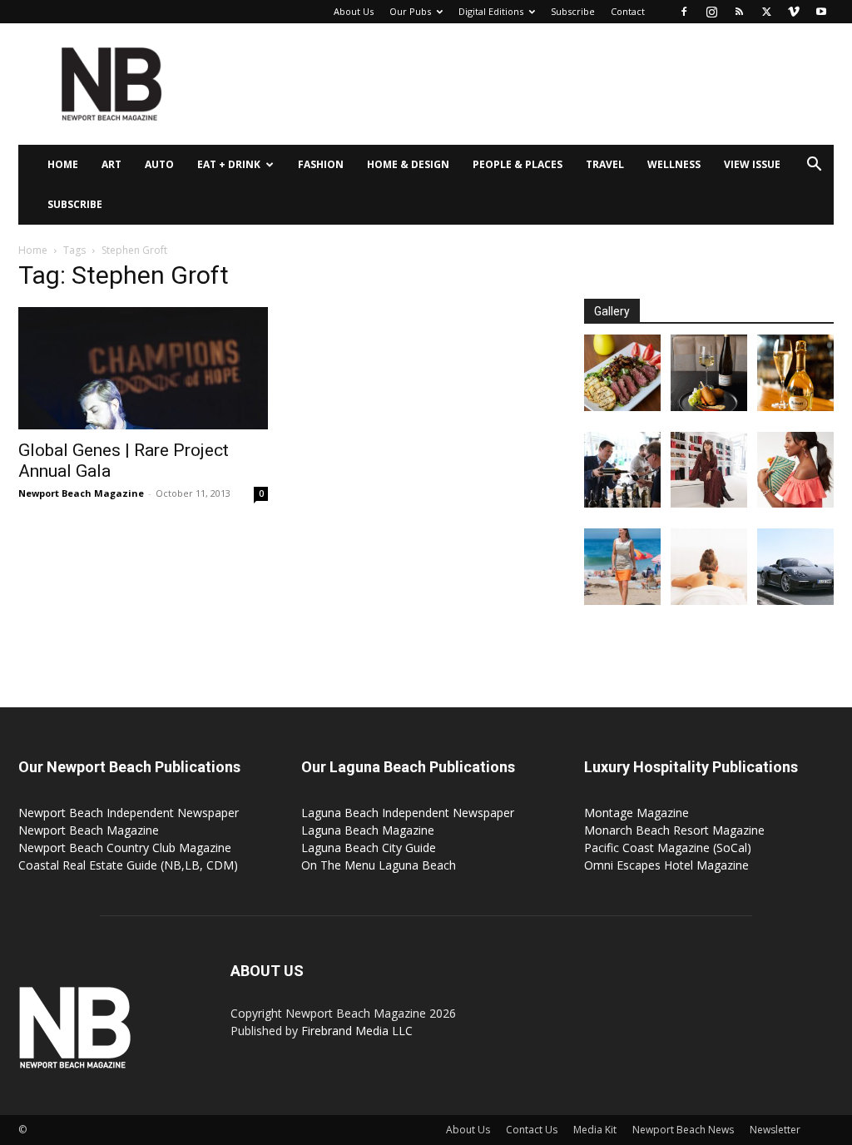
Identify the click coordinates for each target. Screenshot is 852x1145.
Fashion (321, 164)
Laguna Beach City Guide (368, 847)
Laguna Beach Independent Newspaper (407, 812)
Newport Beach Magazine (81, 493)
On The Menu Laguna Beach (378, 865)
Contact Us (531, 1130)
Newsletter (775, 1130)
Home (62, 164)
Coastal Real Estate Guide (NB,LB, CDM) (128, 865)
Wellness (674, 164)
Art (111, 164)
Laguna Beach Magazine (367, 830)
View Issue (752, 164)
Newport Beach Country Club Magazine (124, 847)
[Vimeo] (793, 11)
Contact (628, 11)
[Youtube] (821, 11)
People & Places (517, 164)
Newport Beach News (683, 1130)
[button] (814, 166)
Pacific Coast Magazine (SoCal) (667, 847)
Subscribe (573, 11)
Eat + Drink (228, 164)
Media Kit (595, 1130)
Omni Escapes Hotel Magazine (666, 865)
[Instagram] (711, 11)
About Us (354, 11)
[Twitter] (766, 11)
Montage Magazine (636, 812)
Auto (159, 164)
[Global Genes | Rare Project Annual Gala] (143, 368)
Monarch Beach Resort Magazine (674, 830)
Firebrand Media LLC (357, 1030)
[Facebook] (683, 11)
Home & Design (408, 164)
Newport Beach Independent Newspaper (128, 812)
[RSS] (738, 11)
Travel (605, 164)
